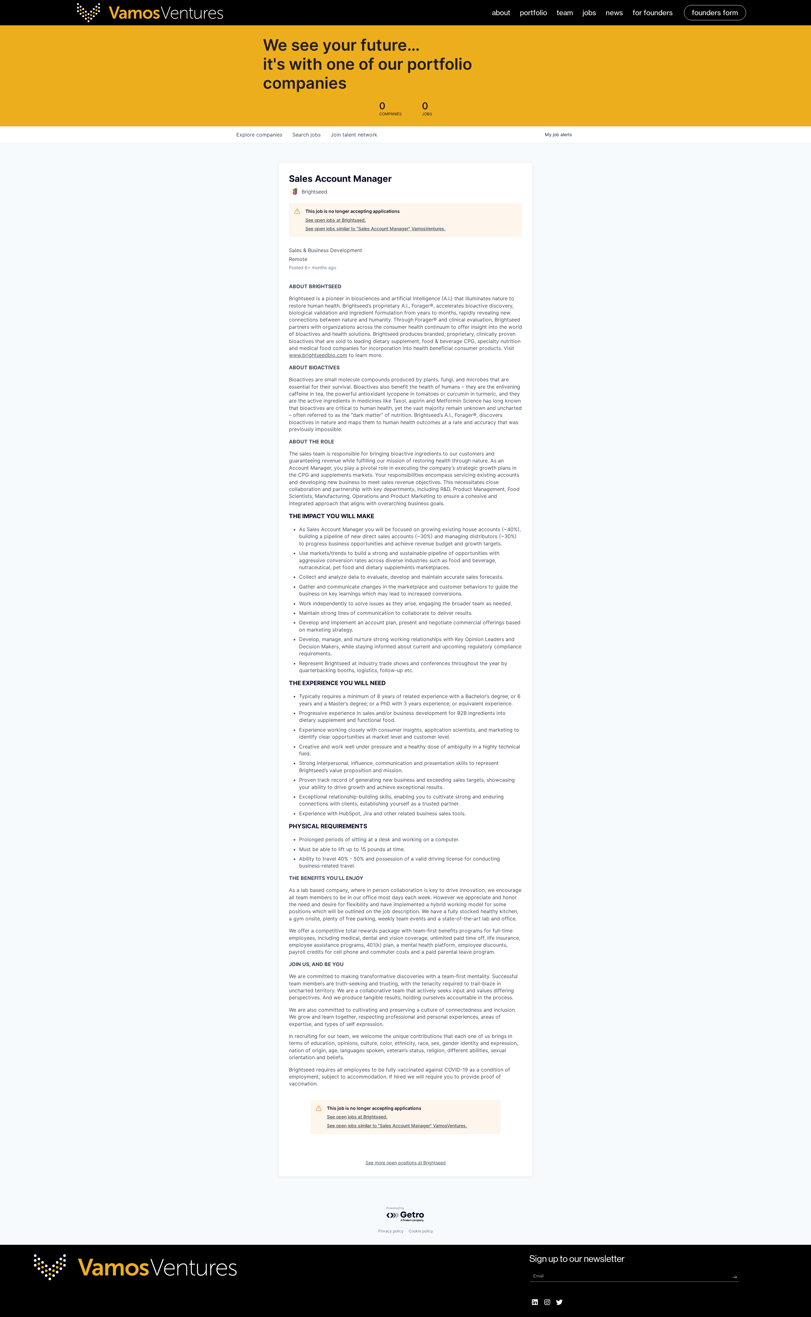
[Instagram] (547, 1302)
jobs (589, 12)
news (614, 12)
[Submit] (734, 1276)
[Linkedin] (534, 1302)
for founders (653, 12)
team (565, 12)
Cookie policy (421, 1231)
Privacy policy (391, 1231)
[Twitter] (559, 1302)
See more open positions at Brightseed (406, 1162)
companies (259, 134)
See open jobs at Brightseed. (335, 220)
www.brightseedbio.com (318, 355)
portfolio (533, 12)
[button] (715, 12)
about (501, 12)
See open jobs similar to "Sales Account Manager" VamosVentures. (375, 228)
